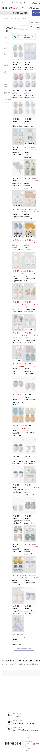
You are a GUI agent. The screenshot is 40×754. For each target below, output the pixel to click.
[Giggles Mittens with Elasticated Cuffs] (30, 392)
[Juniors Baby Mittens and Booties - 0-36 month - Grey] (18, 330)
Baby (12, 19)
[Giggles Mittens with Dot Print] (30, 572)
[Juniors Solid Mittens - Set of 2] (18, 60)
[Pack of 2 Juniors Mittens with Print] (18, 145)
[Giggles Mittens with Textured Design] (18, 603)
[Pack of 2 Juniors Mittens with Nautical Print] (18, 632)
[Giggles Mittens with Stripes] (30, 299)
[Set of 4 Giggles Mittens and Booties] (18, 268)
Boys (18, 19)
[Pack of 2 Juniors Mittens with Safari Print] (30, 541)
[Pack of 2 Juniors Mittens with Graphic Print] (30, 423)
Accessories (27, 19)
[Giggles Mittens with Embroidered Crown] (30, 268)
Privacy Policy (28, 749)
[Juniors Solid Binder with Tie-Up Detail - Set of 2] (18, 175)
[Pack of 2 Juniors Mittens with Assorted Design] (30, 175)
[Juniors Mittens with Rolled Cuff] (18, 454)
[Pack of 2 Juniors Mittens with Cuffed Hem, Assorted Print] (18, 541)
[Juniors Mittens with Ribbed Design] (30, 454)
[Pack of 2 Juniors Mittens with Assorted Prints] (18, 423)
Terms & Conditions (28, 745)
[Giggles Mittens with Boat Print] (18, 513)
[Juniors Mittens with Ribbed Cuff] (30, 603)
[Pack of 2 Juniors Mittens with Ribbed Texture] (30, 513)
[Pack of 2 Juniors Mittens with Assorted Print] (30, 116)
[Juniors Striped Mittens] (18, 392)
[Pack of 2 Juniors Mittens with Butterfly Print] (30, 361)
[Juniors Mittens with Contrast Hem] (18, 482)
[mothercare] (11, 8)
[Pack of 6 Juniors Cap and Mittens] (30, 482)
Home (6, 19)
